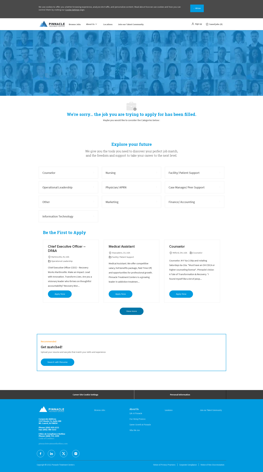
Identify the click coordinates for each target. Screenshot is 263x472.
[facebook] (40, 453)
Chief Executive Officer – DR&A (67, 249)
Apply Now (60, 294)
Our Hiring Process (138, 419)
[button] (196, 23)
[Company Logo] (52, 24)
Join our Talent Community (131, 24)
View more (131, 311)
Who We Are (135, 430)
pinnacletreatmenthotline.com (53, 443)
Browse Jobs (75, 24)
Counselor (177, 246)
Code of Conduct (46, 438)
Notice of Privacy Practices (164, 464)
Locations (107, 24)
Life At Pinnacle (136, 413)
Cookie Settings (72, 9)
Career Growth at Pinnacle (140, 424)
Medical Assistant (122, 246)
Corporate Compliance (188, 464)
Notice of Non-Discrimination (212, 464)
